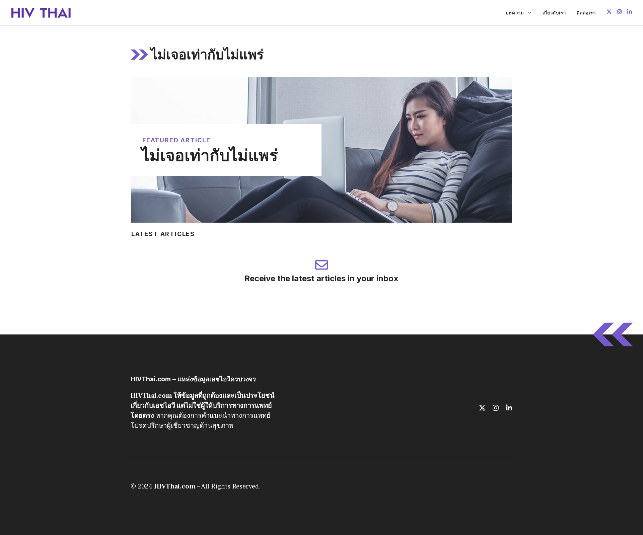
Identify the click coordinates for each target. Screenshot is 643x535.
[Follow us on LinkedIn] (629, 12)
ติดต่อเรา (586, 12)
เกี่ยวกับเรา (554, 12)
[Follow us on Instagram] (619, 12)
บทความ (515, 12)
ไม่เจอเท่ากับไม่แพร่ (209, 155)
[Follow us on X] (609, 12)
